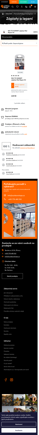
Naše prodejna (8, 322)
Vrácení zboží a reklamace (12, 299)
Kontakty (6, 325)
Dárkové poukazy (9, 345)
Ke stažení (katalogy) (10, 357)
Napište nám (8, 334)
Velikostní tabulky (9, 354)
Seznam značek (8, 348)
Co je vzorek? (8, 363)
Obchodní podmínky (10, 302)
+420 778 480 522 (15, 199)
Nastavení (18, 424)
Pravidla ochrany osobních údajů (14, 311)
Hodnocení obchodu (10, 328)
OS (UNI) (20, 72)
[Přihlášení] (22, 7)
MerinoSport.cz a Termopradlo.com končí (16, 369)
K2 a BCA (33, 1)
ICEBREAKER (14, 1)
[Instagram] (12, 380)
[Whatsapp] (18, 380)
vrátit (25, 134)
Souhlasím (18, 430)
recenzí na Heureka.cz (27, 148)
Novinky (6, 331)
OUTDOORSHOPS (4, 1)
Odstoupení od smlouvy (11, 305)
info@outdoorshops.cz (16, 195)
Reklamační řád (8, 308)
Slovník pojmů (8, 360)
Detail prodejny (12, 276)
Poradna (6, 351)
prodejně (24, 126)
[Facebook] (6, 380)
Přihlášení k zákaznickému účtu (13, 296)
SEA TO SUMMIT (23, 1)
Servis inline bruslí (9, 366)
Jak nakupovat (8, 293)
